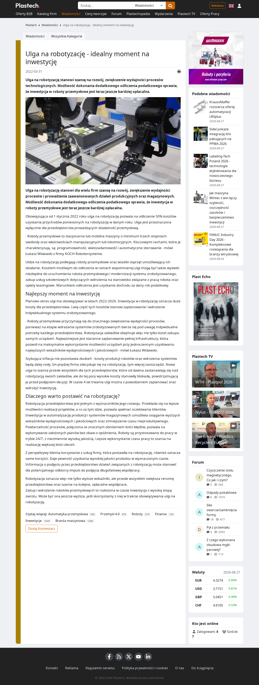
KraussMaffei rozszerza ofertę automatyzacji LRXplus (222, 109)
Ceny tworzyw (96, 14)
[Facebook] (109, 657)
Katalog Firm (47, 14)
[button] (239, 5)
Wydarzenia (164, 14)
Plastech (31, 25)
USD (198, 588)
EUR (198, 580)
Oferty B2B (24, 14)
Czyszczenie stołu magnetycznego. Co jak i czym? (220, 475)
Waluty (198, 572)
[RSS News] (119, 657)
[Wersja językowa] (231, 5)
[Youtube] (138, 657)
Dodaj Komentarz (41, 528)
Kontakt (52, 668)
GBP (198, 597)
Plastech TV (186, 14)
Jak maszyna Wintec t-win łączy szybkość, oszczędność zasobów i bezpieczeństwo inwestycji (223, 207)
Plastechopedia (138, 14)
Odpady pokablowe (222, 492)
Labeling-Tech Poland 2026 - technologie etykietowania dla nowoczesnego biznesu (222, 168)
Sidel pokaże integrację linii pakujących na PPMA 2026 (220, 136)
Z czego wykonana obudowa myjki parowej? (221, 545)
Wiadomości (71, 14)
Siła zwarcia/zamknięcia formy (222, 510)
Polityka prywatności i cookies (145, 668)
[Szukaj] (170, 5)
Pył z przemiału (218, 527)
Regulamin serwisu (100, 668)
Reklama (217, 5)
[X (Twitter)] (129, 657)
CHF (198, 605)
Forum (116, 14)
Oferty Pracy (209, 14)
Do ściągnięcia (202, 668)
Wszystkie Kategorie (66, 36)
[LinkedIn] (148, 657)
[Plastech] (28, 5)
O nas (179, 668)
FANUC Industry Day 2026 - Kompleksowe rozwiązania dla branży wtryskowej (223, 244)
